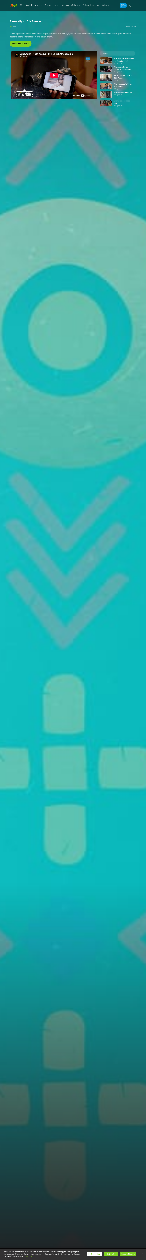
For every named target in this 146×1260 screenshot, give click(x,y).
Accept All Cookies (128, 1254)
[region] (73, 1254)
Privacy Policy (29, 1256)
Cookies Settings (94, 1254)
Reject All (110, 1254)
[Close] (142, 1253)
